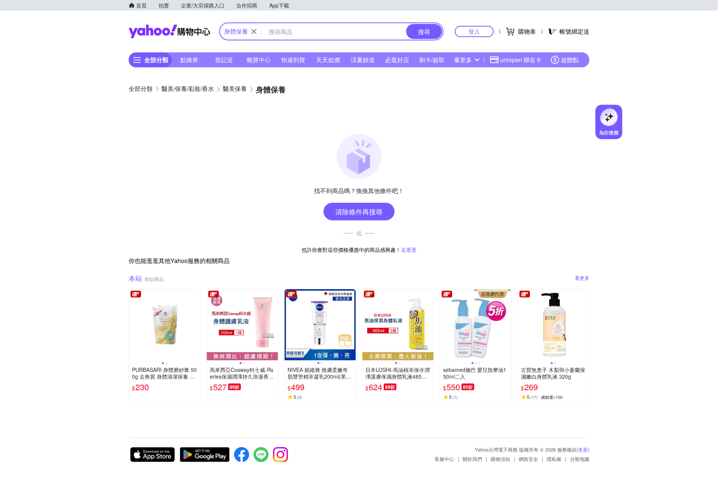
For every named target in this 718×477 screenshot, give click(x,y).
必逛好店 (397, 59)
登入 (474, 31)
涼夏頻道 (363, 59)
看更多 (463, 59)
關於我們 (472, 458)
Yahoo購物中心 (169, 31)
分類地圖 (579, 458)
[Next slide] (195, 324)
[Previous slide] (134, 324)
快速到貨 (293, 59)
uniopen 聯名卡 (520, 59)
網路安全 (528, 458)
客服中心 (444, 458)
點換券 (189, 59)
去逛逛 (409, 249)
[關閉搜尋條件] (253, 31)
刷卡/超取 (432, 59)
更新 (583, 449)
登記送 (224, 59)
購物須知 (500, 458)
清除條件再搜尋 (359, 211)
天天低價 (328, 59)
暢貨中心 (259, 59)
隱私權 (554, 458)
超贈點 (570, 59)
